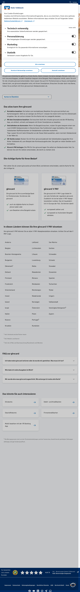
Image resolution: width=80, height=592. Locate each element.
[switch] (74, 36)
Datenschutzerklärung (12, 21)
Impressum (28, 21)
